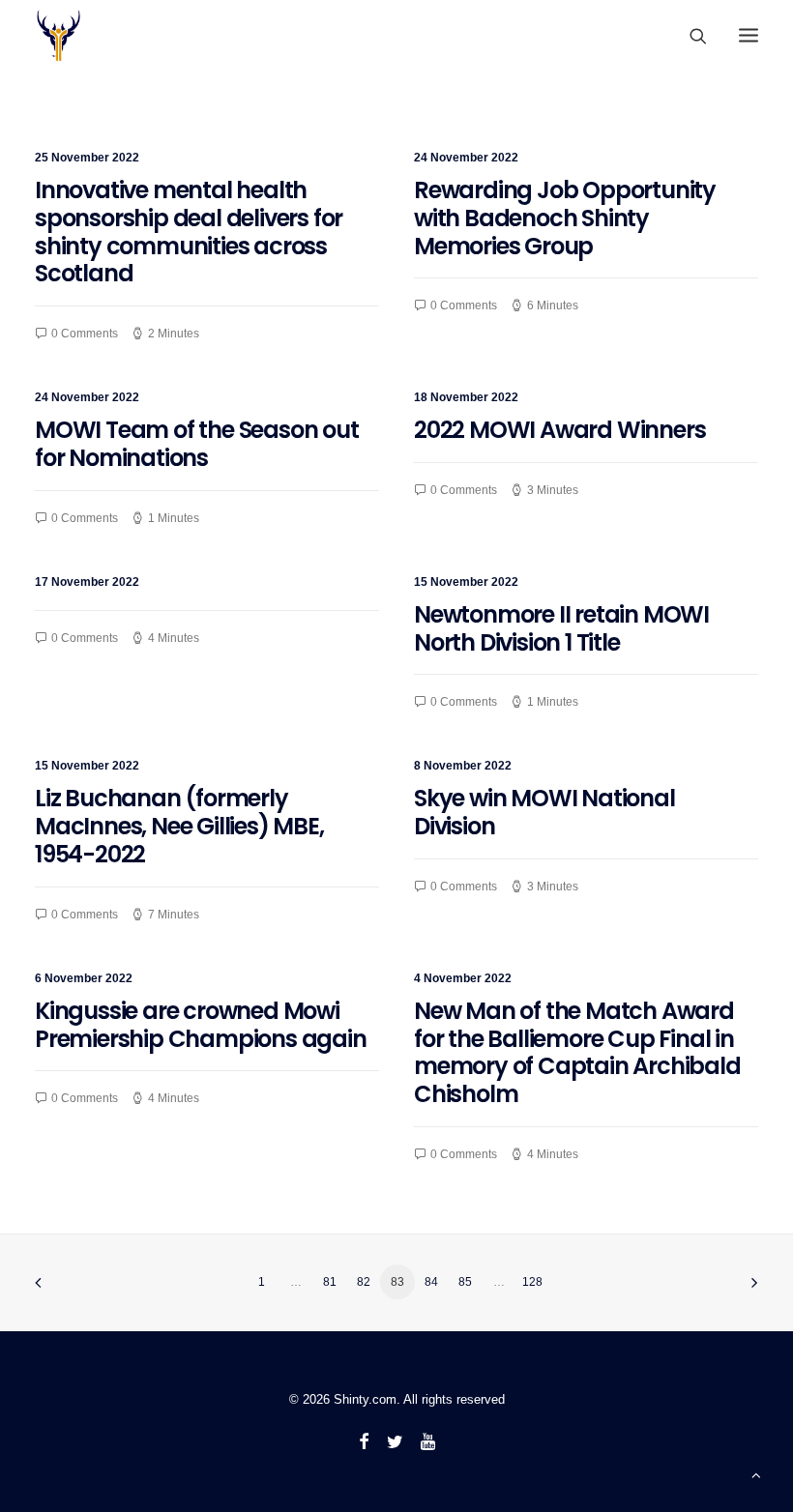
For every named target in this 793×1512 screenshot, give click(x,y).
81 (330, 1282)
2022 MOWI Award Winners (559, 430)
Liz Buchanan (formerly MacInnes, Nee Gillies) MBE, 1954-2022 (179, 826)
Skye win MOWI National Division (544, 812)
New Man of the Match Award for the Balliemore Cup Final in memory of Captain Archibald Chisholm (577, 1052)
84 (431, 1282)
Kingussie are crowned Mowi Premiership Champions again (201, 1025)
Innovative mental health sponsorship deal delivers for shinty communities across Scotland (188, 231)
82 (363, 1282)
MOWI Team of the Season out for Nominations (197, 444)
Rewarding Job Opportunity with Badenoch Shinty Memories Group (565, 218)
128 (532, 1282)
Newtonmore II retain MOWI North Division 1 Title (561, 628)
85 (465, 1282)
